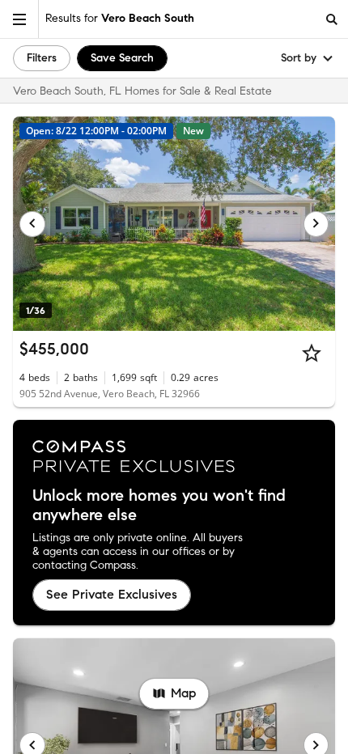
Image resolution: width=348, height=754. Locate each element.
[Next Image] (316, 224)
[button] (19, 19)
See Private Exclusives (111, 594)
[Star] (312, 352)
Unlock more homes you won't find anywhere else (159, 505)
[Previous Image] (32, 224)
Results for (119, 18)
